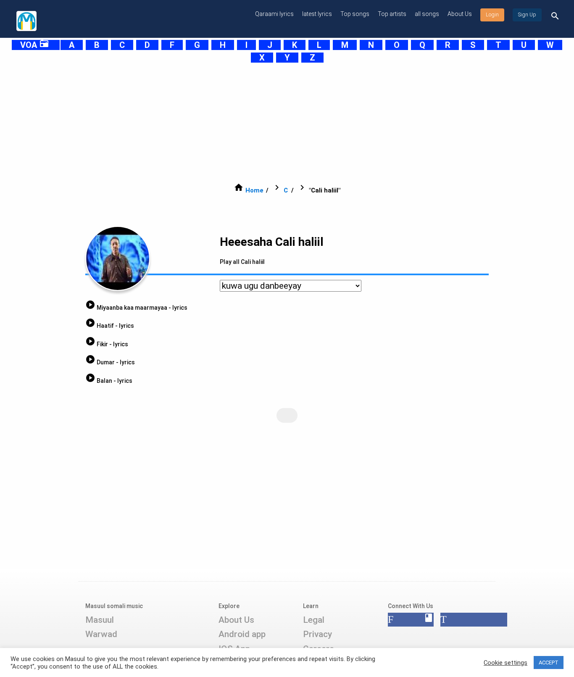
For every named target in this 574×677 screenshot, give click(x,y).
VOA (34, 45)
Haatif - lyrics (109, 325)
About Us (460, 14)
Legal (313, 620)
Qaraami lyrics (274, 14)
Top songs (354, 14)
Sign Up (527, 15)
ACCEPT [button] (548, 662)
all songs (427, 14)
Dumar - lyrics (110, 362)
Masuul (99, 620)
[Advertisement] (266, 123)
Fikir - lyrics (106, 344)
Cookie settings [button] (505, 662)
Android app (242, 634)
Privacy (317, 634)
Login (492, 15)
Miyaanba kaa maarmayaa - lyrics (136, 307)
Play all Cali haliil (242, 261)
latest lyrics (317, 14)
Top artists (392, 14)
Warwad (101, 634)
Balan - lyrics (108, 380)
